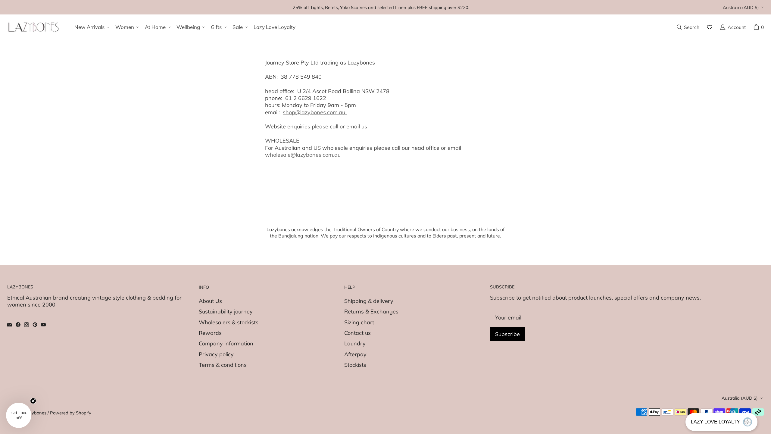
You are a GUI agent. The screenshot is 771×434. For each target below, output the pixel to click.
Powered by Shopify (70, 413)
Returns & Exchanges (371, 311)
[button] (91, 27)
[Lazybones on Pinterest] (35, 324)
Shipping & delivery (368, 300)
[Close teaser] (33, 401)
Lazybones (35, 413)
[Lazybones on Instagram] (26, 324)
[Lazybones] (33, 27)
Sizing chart (359, 322)
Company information (226, 343)
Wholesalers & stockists (228, 322)
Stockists (355, 364)
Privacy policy (216, 354)
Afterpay (355, 354)
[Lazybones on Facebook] (18, 324)
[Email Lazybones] (9, 324)
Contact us (357, 332)
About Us (210, 300)
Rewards (210, 332)
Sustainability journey (226, 311)
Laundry (355, 343)
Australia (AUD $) (741, 7)
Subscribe (507, 334)
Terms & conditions (223, 364)
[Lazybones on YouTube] (43, 324)
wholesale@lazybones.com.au (303, 154)
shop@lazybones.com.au (315, 112)
